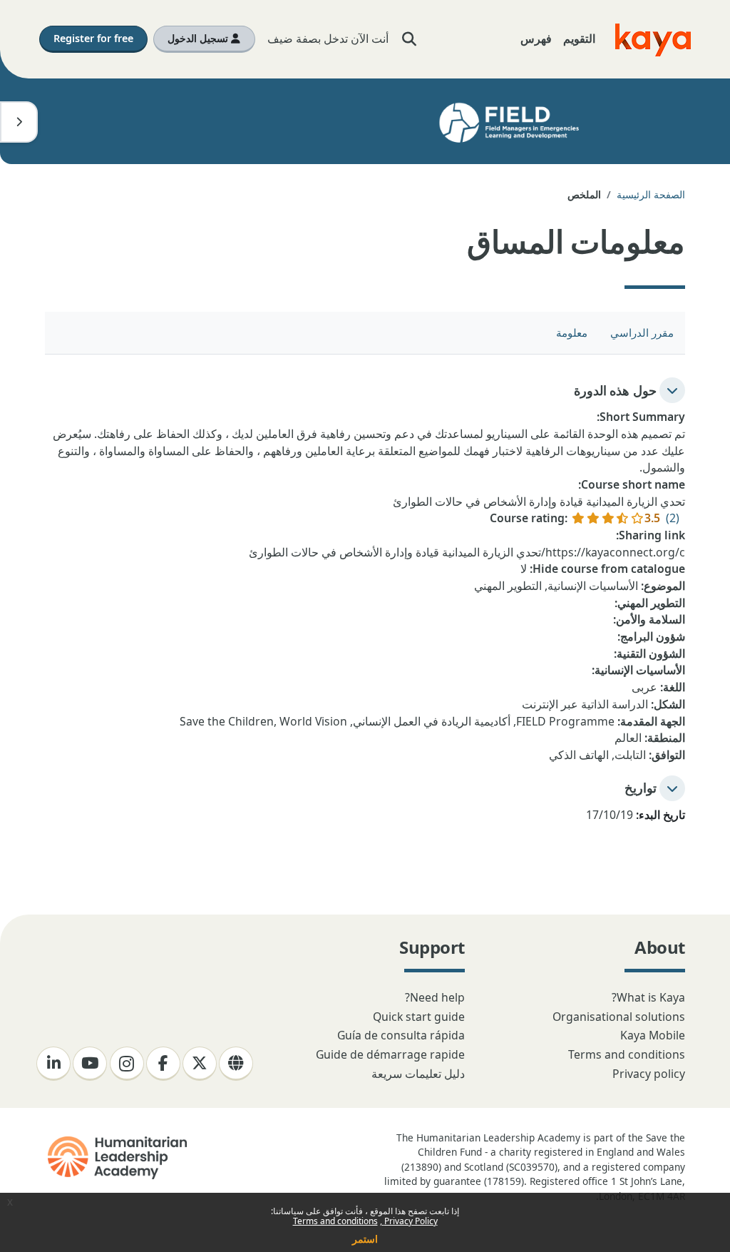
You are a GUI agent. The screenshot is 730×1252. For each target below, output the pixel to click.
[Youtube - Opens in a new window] (90, 1064)
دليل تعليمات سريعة (418, 1073)
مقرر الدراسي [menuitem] (642, 332)
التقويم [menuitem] (579, 38)
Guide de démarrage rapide (390, 1054)
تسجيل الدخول (199, 38)
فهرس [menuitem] (536, 38)
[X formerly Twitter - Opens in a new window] (199, 1064)
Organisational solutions (618, 1016)
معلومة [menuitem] (571, 332)
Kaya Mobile (652, 1035)
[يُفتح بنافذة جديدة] (116, 1157)
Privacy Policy (410, 1221)
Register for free (93, 38)
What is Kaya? (648, 997)
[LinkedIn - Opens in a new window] (53, 1064)
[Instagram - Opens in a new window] (127, 1064)
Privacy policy (648, 1073)
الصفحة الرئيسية (651, 194)
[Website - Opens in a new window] (236, 1064)
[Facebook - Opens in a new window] (163, 1064)
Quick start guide (419, 1016)
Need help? (435, 997)
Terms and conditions (335, 1221)
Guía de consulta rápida (401, 1035)
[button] (409, 39)
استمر (365, 1239)
